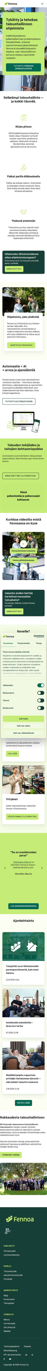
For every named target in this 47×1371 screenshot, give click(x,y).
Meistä (7, 1320)
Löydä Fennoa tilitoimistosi (22, 816)
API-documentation (12, 1355)
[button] (42, 4)
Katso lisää (23, 1103)
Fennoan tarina (11, 1155)
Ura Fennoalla (9, 1323)
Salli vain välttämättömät (23, 733)
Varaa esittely (14, 269)
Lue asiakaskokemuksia (23, 906)
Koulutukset (9, 1299)
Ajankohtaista (11, 1290)
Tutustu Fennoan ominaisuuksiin (23, 67)
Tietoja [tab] (39, 643)
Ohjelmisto (9, 1246)
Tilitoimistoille (10, 1271)
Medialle (7, 1331)
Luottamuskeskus (12, 1255)
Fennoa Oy (9, 1314)
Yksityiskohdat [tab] (23, 643)
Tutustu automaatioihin (19, 401)
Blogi (6, 1295)
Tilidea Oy (31, 887)
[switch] (40, 693)
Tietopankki (9, 1303)
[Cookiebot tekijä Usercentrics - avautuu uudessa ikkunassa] (33, 636)
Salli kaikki (23, 719)
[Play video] (23, 544)
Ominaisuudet (10, 1251)
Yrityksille (8, 1279)
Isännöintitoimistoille (13, 1275)
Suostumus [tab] (8, 643)
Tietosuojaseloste (11, 1346)
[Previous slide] (5, 868)
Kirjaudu (27, 1346)
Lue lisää (12, 753)
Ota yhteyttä (9, 1327)
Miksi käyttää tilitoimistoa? (20, 476)
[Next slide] (42, 868)
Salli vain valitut (23, 726)
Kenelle (7, 1266)
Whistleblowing (10, 1350)
